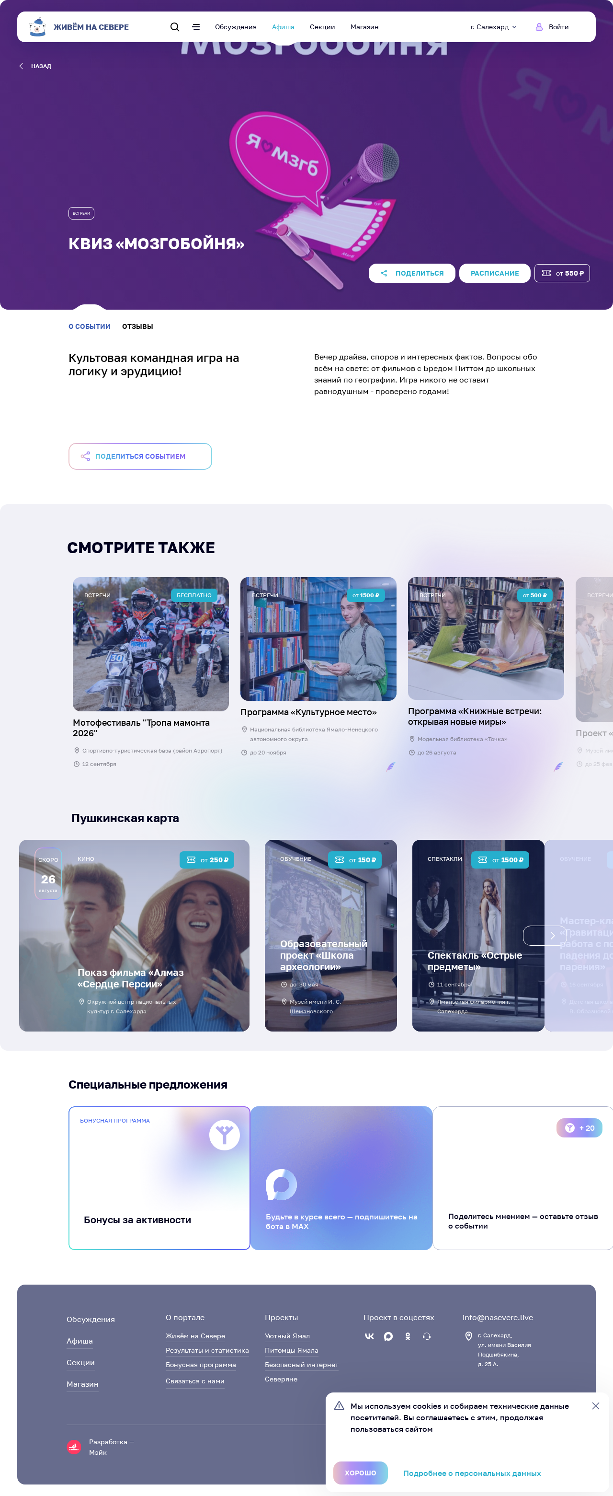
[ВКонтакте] (369, 1336)
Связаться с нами (195, 1381)
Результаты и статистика (207, 1350)
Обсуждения (236, 27)
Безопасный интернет (302, 1364)
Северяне (281, 1379)
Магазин (365, 27)
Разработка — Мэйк (111, 1447)
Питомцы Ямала (291, 1350)
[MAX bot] (426, 1336)
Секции (322, 27)
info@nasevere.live (498, 1317)
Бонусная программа (201, 1364)
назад (41, 66)
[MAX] (388, 1336)
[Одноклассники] (407, 1336)
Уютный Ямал (287, 1336)
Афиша (283, 27)
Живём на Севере (195, 1336)
